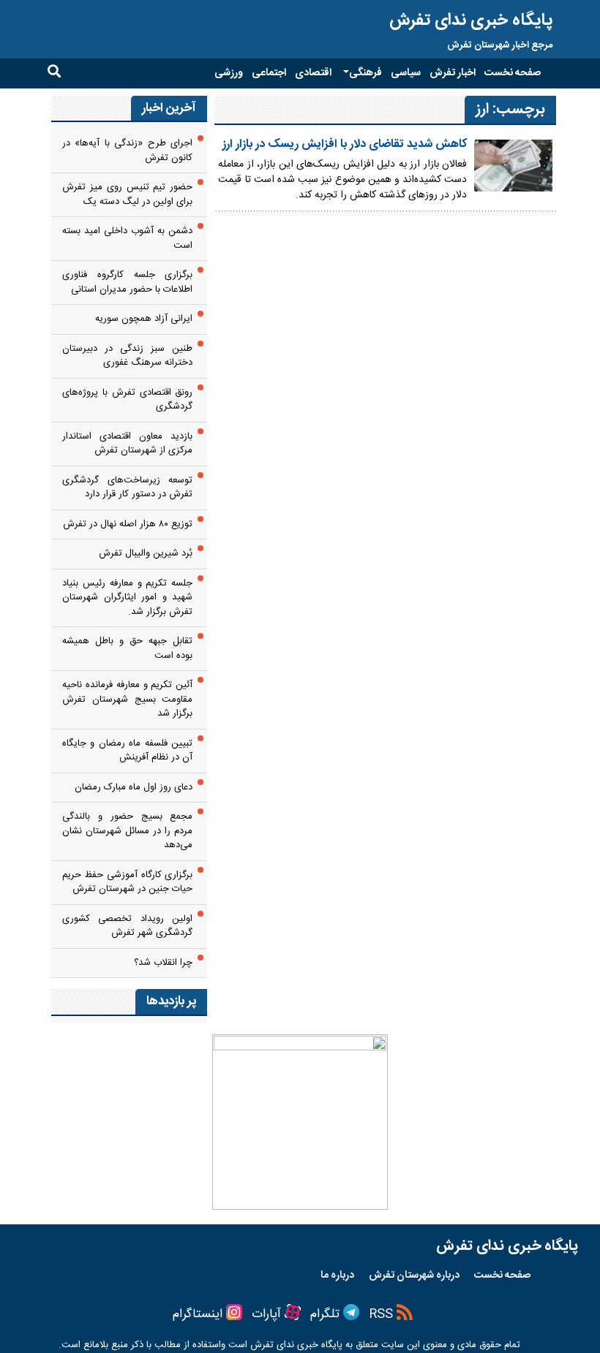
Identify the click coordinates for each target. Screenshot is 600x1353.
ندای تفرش (272, 1345)
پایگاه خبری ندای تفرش (470, 20)
